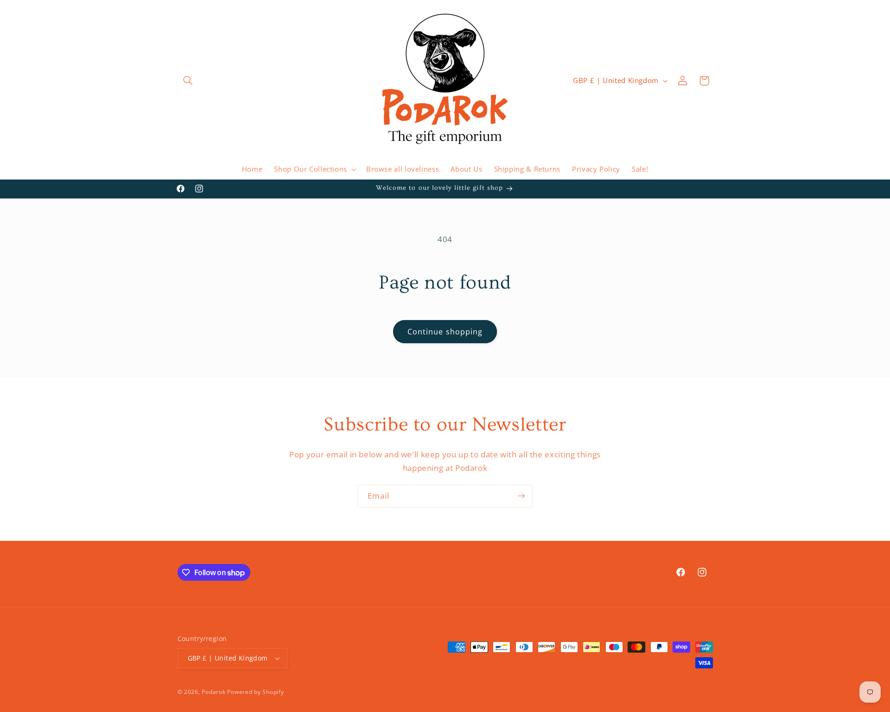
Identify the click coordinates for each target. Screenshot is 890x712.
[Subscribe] (521, 496)
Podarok (213, 691)
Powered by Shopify (255, 691)
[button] (188, 80)
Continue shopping (445, 332)
